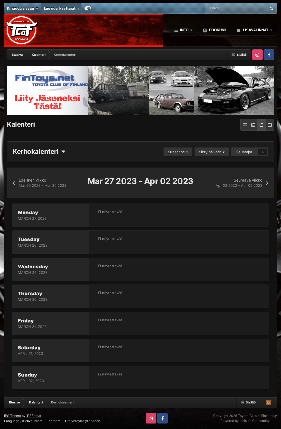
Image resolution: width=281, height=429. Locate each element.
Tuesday (29, 239)
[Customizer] (88, 8)
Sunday (27, 375)
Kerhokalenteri (37, 151)
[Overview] (244, 125)
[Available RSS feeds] (268, 402)
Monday (28, 212)
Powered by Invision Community (245, 421)
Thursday (30, 293)
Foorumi (217, 30)
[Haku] (271, 8)
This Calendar (247, 8)
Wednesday (33, 266)
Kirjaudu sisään (21, 8)
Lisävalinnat (255, 30)
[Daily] (270, 125)
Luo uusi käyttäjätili (61, 8)
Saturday (29, 347)
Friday (26, 321)
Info (184, 30)
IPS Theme (12, 416)
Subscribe (177, 152)
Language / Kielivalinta (22, 421)
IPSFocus (33, 416)
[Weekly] (261, 125)
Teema (52, 421)
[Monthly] (253, 125)
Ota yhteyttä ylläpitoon (82, 421)
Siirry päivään (211, 152)
